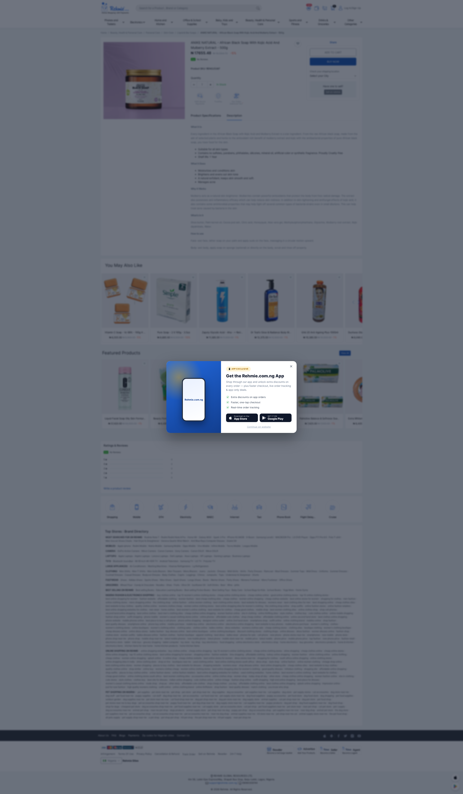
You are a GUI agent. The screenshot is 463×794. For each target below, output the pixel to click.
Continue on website (259, 426)
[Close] (291, 366)
